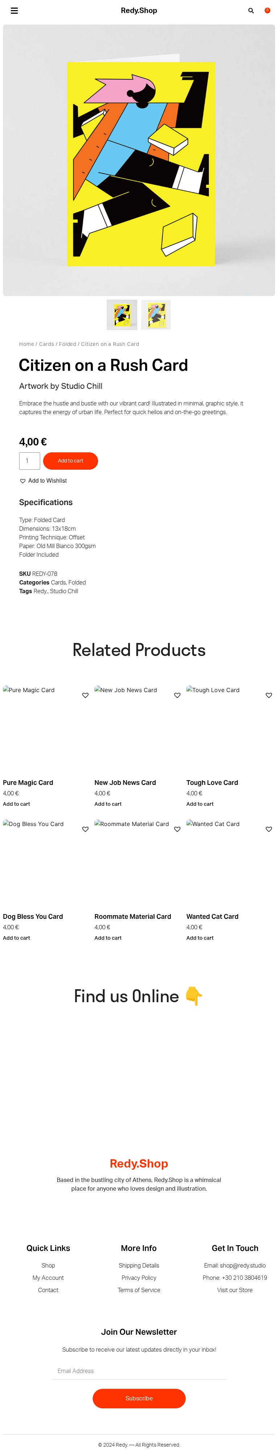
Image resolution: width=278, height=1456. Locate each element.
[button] (14, 11)
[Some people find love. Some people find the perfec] (107, 1049)
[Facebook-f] (133, 1207)
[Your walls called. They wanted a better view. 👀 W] (35, 1049)
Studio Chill (64, 591)
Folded (67, 344)
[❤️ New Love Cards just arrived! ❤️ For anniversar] (35, 1091)
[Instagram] (144, 1207)
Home (26, 344)
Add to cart (70, 461)
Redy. (40, 591)
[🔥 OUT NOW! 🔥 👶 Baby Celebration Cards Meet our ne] (178, 1091)
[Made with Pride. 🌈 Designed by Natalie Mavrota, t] (178, 1049)
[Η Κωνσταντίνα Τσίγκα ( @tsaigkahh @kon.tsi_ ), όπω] (107, 1091)
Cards (46, 344)
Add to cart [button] (16, 804)
